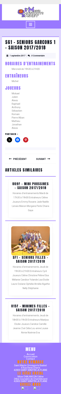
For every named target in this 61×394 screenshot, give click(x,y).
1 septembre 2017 (17, 56)
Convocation (30, 356)
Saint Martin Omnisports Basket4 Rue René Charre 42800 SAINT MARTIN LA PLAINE (30, 367)
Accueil (30, 354)
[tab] (30, 24)
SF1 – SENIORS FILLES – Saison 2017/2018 (30, 259)
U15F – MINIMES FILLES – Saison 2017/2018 (30, 308)
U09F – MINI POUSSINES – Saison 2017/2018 (30, 185)
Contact (30, 358)
